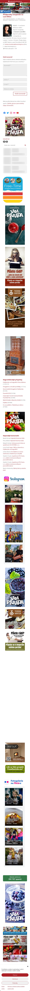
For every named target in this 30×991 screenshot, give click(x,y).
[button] (27, 966)
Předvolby (15, 983)
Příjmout (15, 975)
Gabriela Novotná (10, 19)
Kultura (16, 20)
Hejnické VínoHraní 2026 (17, 438)
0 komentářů (22, 20)
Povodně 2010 (7, 393)
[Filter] (4, 142)
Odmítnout (15, 979)
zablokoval (15, 878)
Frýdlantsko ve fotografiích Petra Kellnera (14, 382)
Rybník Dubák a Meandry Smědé (12, 400)
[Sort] (7, 142)
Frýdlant (5, 402)
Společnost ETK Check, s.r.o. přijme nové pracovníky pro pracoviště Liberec (14, 458)
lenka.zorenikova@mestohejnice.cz (14, 44)
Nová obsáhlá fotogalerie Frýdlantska (13, 389)
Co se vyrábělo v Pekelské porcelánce (13, 405)
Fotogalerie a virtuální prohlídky (11, 386)
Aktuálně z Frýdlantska (8, 20)
